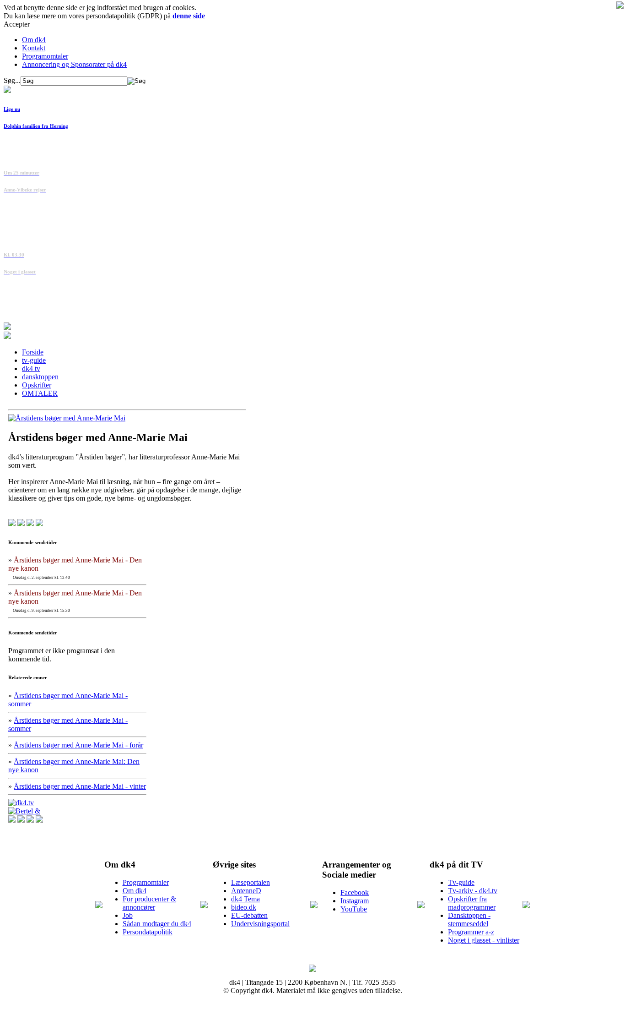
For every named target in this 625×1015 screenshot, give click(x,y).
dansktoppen (40, 377)
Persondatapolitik (147, 932)
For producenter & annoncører (149, 903)
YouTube (353, 909)
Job (128, 915)
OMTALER (40, 393)
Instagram (354, 901)
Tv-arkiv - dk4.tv (472, 891)
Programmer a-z (471, 932)
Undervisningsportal (260, 924)
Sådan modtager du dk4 (157, 924)
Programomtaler (45, 56)
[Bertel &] (24, 811)
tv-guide (34, 360)
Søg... (12, 80)
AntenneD (246, 891)
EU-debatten (249, 915)
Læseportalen (250, 882)
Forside (32, 352)
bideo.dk (243, 907)
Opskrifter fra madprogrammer (472, 903)
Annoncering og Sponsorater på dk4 (74, 64)
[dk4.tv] (21, 803)
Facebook (354, 892)
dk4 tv (31, 368)
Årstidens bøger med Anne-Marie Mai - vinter (80, 786)
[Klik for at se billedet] (66, 418)
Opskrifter (36, 385)
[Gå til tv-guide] (7, 336)
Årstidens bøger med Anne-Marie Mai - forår (78, 745)
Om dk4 (34, 40)
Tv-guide (461, 882)
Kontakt (33, 48)
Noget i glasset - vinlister (483, 940)
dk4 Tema (245, 899)
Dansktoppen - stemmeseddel (469, 919)
